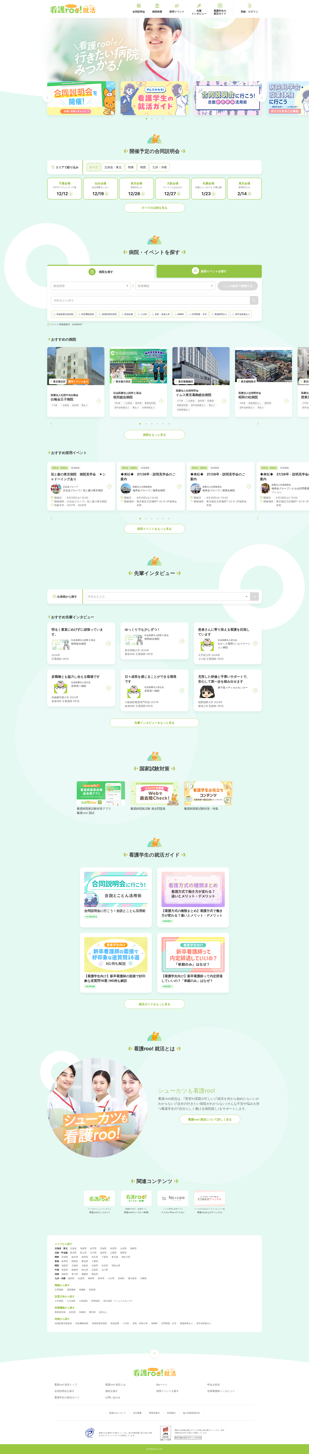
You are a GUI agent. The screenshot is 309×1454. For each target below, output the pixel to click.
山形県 (123, 1248)
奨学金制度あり (203, 1323)
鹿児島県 (132, 1278)
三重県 (95, 1261)
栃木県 (75, 1257)
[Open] (246, 596)
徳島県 (65, 1274)
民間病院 (95, 1300)
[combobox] (91, 286)
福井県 (103, 1252)
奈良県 (105, 1265)
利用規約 (171, 1413)
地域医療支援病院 (63, 1323)
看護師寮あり (186, 1323)
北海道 (73, 1248)
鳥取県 (65, 1269)
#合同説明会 (91, 916)
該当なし (103, 1312)
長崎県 (91, 1278)
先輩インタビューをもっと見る (154, 723)
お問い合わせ (112, 1397)
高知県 (95, 1274)
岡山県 (85, 1269)
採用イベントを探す (167, 1390)
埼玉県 (95, 1257)
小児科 (126, 1323)
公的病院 (83, 1300)
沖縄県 (143, 1278)
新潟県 (73, 1252)
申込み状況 (213, 1384)
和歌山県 (116, 1265)
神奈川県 (126, 1257)
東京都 (115, 1257)
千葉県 (105, 1257)
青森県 (83, 1248)
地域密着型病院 (99, 1323)
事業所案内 (154, 1413)
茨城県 (65, 1257)
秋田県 (113, 1248)
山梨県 (113, 1252)
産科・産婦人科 (140, 1323)
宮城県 (103, 1248)
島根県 (75, 1269)
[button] (146, 118)
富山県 (83, 1252)
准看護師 (71, 1289)
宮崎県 (121, 1278)
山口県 (105, 1269)
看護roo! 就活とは (115, 1384)
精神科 (154, 1323)
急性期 (72, 1312)
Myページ (161, 1384)
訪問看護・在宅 (168, 1323)
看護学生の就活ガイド (66, 1397)
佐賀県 (81, 1278)
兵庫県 (95, 1265)
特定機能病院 (81, 1323)
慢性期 (92, 1312)
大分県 (111, 1278)
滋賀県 (65, 1265)
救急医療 (115, 1323)
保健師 (82, 1289)
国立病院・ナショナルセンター (118, 1300)
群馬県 (85, 1257)
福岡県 (71, 1278)
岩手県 (93, 1248)
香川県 (75, 1274)
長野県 (123, 1252)
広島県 (95, 1269)
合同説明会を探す (64, 1390)
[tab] (100, 272)
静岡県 (75, 1261)
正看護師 (59, 1289)
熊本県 (101, 1278)
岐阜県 (65, 1261)
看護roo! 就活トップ (65, 1384)
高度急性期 (60, 1312)
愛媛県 (85, 1274)
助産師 (92, 1289)
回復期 (82, 1312)
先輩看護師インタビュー (221, 1390)
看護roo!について (117, 1413)
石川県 (93, 1252)
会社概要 (137, 1413)
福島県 (133, 1248)
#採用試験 (90, 986)
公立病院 (71, 1300)
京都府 (75, 1265)
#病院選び (167, 921)
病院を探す (111, 1390)
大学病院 (59, 1300)
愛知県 (85, 1261)
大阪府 (85, 1265)
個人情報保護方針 (191, 1413)
